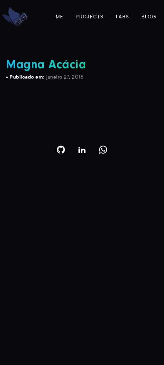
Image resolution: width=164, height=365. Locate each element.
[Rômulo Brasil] (15, 17)
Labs (122, 17)
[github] (61, 149)
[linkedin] (82, 149)
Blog (148, 17)
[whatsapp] (103, 149)
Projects (90, 17)
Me (59, 17)
